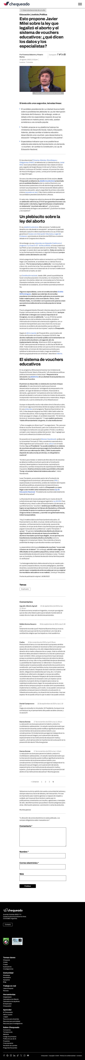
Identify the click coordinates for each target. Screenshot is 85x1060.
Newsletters (7, 977)
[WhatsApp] (25, 1056)
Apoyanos (6, 980)
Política (43, 14)
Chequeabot (7, 1006)
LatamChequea (8, 988)
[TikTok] (18, 1056)
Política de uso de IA (9, 1039)
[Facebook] (5, 1056)
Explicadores (7, 967)
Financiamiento (8, 1043)
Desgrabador (7, 997)
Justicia (35, 14)
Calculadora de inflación (11, 999)
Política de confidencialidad (68, 1055)
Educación (24, 14)
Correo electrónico (29, 863)
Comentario (25, 826)
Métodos (6, 1034)
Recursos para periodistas (11, 1021)
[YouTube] (28, 1056)
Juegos (5, 1017)
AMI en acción (7, 1014)
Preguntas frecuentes (10, 1048)
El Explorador (7, 1004)
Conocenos (7, 1030)
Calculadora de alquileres (11, 1001)
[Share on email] (65, 54)
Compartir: (53, 55)
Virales (5, 962)
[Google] (8, 1056)
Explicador (25, 589)
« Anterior (35, 782)
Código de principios (9, 1036)
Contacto (8, 924)
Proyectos (6, 1041)
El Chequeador (8, 1012)
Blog (4, 982)
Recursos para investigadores (12, 1023)
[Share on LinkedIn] (62, 54)
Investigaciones (8, 969)
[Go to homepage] (13, 4)
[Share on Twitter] (60, 54)
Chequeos (6, 960)
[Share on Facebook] (57, 54)
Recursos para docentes (11, 1019)
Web (21, 874)
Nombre (24, 852)
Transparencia (7, 1032)
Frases (5, 964)
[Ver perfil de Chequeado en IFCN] (6, 941)
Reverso (6, 990)
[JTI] (17, 941)
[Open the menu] (80, 4)
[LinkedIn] (15, 1056)
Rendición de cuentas (10, 1045)
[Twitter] (22, 1056)
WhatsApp (6, 975)
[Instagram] (11, 1056)
